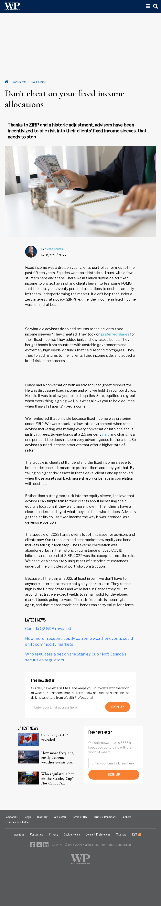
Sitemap (121, 834)
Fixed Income (38, 82)
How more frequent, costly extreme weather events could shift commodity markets (58, 758)
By (52, 249)
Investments (20, 82)
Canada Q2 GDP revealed (48, 628)
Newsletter (59, 817)
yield (106, 434)
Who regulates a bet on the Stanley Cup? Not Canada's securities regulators (57, 779)
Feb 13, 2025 (48, 255)
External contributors (17, 822)
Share (62, 255)
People (27, 817)
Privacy (53, 834)
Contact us (36, 834)
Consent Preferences (98, 834)
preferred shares (115, 334)
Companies (11, 817)
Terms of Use (80, 817)
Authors (127, 817)
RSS (135, 834)
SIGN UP (117, 707)
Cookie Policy (72, 834)
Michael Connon (54, 249)
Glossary (42, 817)
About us (19, 834)
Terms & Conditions (105, 817)
